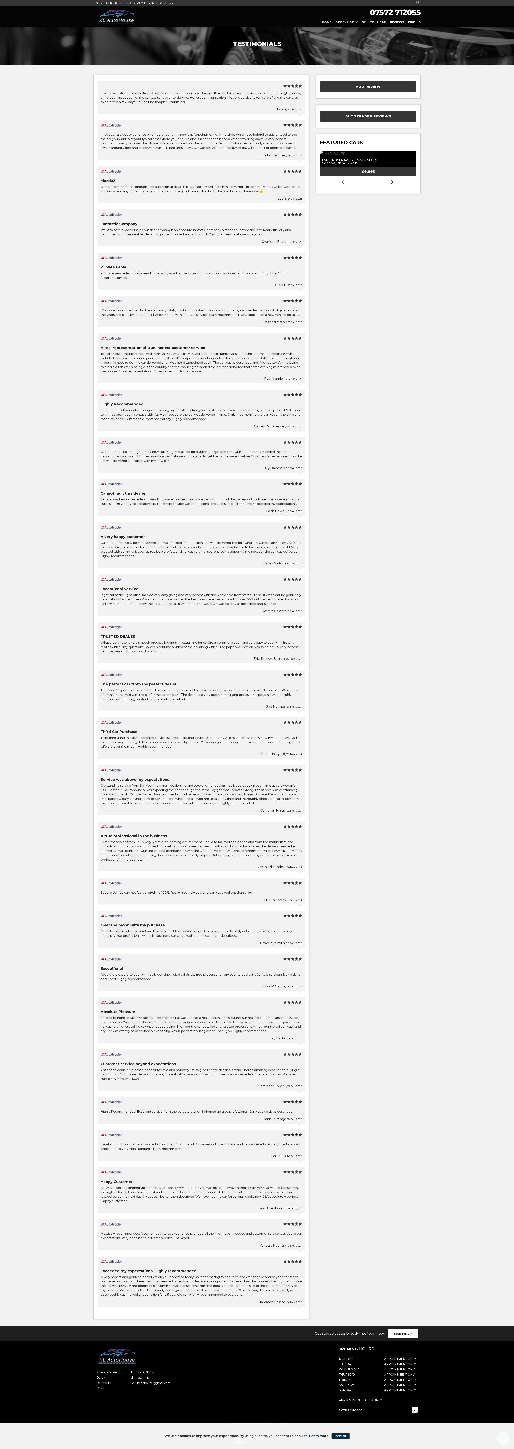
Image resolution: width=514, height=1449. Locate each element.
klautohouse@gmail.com (153, 1383)
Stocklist (345, 22)
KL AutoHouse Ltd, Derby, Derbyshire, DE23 (136, 3)
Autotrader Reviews (368, 116)
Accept (340, 1436)
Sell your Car (374, 22)
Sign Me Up (403, 1333)
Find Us (414, 22)
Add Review (368, 87)
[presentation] (343, 182)
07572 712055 (395, 12)
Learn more (319, 1436)
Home (326, 22)
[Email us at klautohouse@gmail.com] (418, 2)
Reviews (397, 22)
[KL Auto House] (116, 16)
